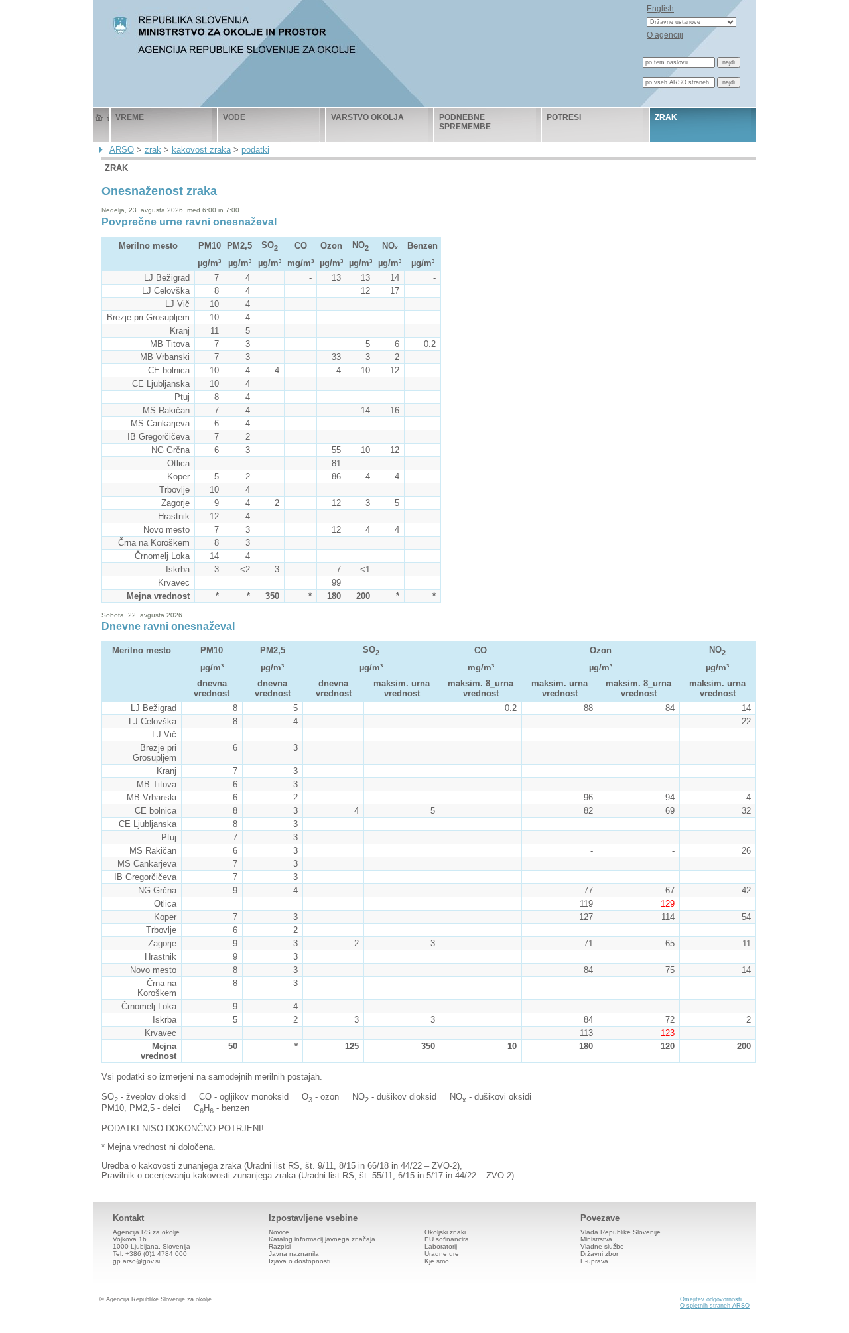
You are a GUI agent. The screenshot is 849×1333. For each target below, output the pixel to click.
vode (234, 117)
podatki (255, 150)
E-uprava (594, 1261)
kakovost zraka (201, 150)
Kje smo (436, 1261)
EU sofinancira (446, 1239)
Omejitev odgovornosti (711, 1299)
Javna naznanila (294, 1253)
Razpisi (280, 1246)
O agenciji (665, 35)
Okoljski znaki (445, 1232)
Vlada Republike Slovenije (620, 1232)
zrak (666, 117)
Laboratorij (440, 1246)
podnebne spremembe (465, 122)
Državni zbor (599, 1253)
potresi (564, 117)
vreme (129, 117)
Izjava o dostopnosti (299, 1261)
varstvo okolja (367, 117)
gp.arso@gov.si (136, 1261)
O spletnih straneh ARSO (715, 1305)
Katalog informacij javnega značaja (322, 1239)
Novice (279, 1232)
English (660, 8)
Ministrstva (596, 1239)
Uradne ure (441, 1253)
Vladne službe (602, 1246)
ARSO (121, 150)
